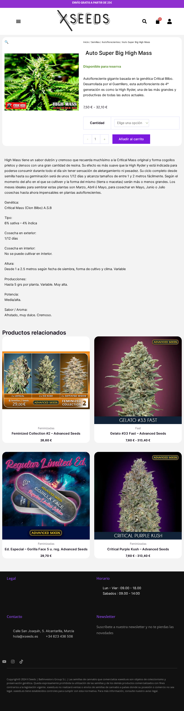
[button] (18, 21)
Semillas (95, 42)
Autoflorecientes (111, 42)
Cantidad (97, 123)
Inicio (86, 42)
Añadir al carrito (131, 139)
